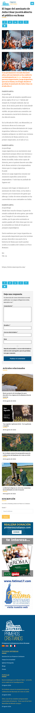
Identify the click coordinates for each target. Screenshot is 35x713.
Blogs (3, 666)
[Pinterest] (26, 22)
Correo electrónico (11, 332)
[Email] (4, 25)
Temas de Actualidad (8, 659)
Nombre (7, 325)
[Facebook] (4, 22)
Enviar (6, 517)
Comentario (8, 306)
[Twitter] (10, 22)
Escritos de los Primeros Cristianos (13, 656)
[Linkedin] (15, 22)
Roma (19, 77)
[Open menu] (32, 3)
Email (4, 507)
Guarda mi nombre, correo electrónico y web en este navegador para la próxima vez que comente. (17, 351)
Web (5, 339)
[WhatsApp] (20, 22)
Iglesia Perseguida (8, 663)
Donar (4, 669)
